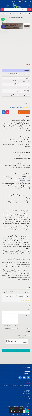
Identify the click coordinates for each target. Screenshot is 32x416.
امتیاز (29, 329)
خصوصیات (28, 64)
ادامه (17, 350)
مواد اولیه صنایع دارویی (22, 13)
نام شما (28, 309)
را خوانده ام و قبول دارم (18, 414)
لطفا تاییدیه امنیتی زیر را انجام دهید (24, 336)
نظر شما (28, 316)
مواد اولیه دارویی (26, 180)
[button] (24, 23)
